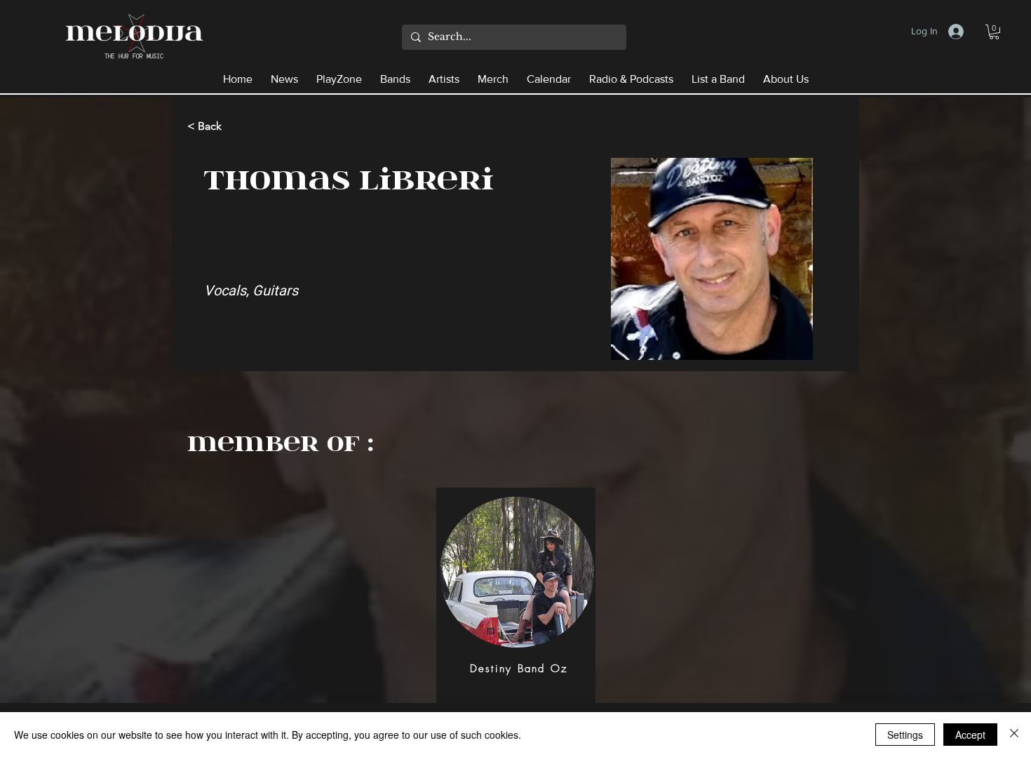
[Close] (1014, 734)
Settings (905, 735)
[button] (994, 32)
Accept (970, 735)
